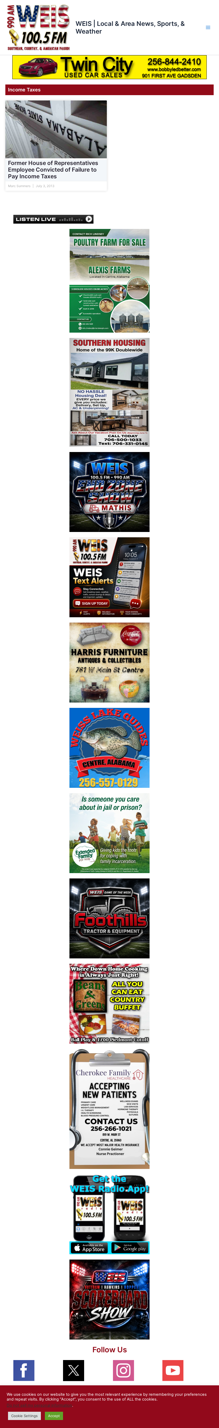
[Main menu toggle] (208, 27)
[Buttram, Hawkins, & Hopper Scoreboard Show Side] (109, 1299)
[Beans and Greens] (109, 1003)
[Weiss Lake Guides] (109, 747)
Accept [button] (54, 1416)
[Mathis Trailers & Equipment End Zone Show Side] (109, 491)
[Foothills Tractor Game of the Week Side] (109, 918)
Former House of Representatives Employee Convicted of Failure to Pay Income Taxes (53, 170)
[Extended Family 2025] (109, 832)
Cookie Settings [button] (24, 1416)
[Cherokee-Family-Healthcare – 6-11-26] (109, 1108)
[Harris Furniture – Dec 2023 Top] (109, 662)
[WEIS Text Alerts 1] (109, 577)
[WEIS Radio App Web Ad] (109, 1214)
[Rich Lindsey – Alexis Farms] (109, 280)
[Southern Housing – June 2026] (109, 392)
